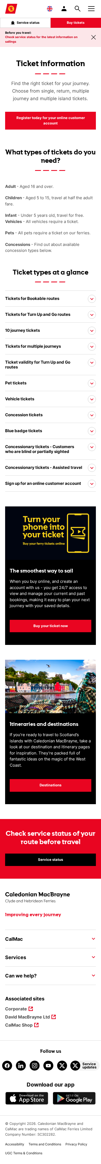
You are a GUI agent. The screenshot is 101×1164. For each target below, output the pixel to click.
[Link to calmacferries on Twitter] (62, 1066)
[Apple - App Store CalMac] (26, 1098)
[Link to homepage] (11, 9)
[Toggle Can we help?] (92, 976)
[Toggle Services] (92, 957)
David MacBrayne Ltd (27, 1017)
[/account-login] (64, 8)
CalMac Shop (19, 1025)
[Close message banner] (93, 37)
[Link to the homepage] (50, 897)
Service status (28, 23)
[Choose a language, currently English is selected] (50, 8)
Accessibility (14, 1144)
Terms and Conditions (45, 1144)
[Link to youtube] (48, 1066)
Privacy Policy (76, 1144)
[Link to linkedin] (21, 1066)
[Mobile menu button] (91, 8)
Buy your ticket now (39, 626)
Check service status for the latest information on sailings (41, 39)
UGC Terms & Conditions (23, 1153)
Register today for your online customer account (45, 120)
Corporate (16, 1009)
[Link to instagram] (35, 1066)
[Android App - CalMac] (74, 1098)
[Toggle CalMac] (92, 939)
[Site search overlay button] (78, 9)
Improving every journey (33, 915)
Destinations (50, 785)
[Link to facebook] (7, 1066)
